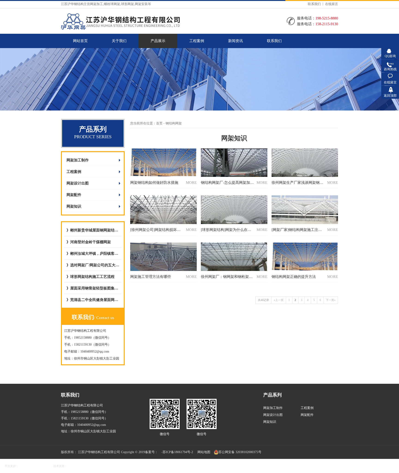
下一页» (331, 300)
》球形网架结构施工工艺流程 (90, 277)
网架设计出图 (77, 183)
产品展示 (158, 41)
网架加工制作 (77, 160)
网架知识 (73, 206)
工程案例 (196, 41)
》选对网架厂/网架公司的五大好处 (92, 265)
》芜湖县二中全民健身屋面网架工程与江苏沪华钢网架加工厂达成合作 (92, 300)
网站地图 (203, 452)
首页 (159, 123)
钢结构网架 (174, 123)
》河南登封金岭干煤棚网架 (88, 242)
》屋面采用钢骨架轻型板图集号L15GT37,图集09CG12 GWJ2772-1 (92, 288)
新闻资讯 (235, 41)
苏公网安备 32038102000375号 (239, 452)
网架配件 (73, 195)
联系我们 (314, 4)
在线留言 (331, 4)
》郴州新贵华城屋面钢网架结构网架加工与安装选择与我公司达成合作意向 (92, 230)
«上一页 (279, 300)
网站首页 (80, 41)
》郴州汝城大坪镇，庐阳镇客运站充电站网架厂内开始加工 (92, 253)
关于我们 (119, 41)
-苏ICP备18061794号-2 (177, 452)
